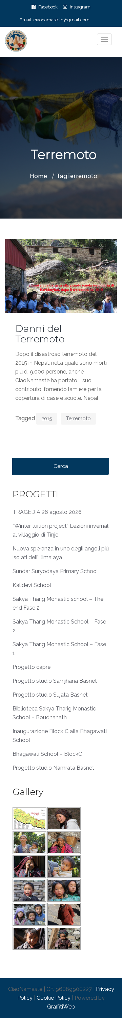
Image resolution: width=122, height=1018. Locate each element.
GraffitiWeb (61, 1006)
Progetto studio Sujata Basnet (50, 695)
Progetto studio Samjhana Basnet (55, 681)
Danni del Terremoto (39, 334)
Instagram (80, 6)
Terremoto (78, 418)
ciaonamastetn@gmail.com (61, 19)
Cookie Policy (53, 998)
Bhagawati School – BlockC (47, 754)
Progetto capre (31, 667)
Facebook (48, 6)
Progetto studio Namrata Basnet (53, 768)
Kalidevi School (32, 585)
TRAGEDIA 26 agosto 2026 (47, 512)
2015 (46, 418)
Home (38, 176)
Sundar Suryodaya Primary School (55, 571)
